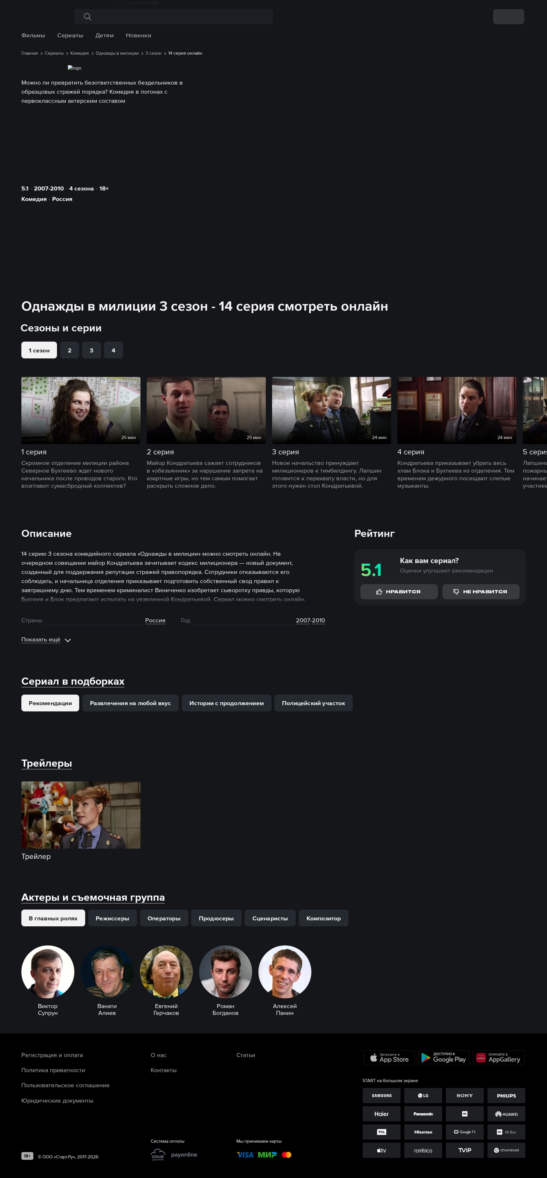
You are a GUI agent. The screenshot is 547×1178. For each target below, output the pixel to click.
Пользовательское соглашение (65, 1084)
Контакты (164, 1069)
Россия (62, 198)
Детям (104, 35)
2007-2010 (49, 188)
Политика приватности (53, 1069)
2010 (318, 620)
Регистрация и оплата (52, 1054)
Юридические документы (57, 1100)
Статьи (245, 1054)
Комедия (34, 198)
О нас (159, 1054)
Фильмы (33, 35)
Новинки (138, 35)
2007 (303, 620)
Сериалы (70, 35)
